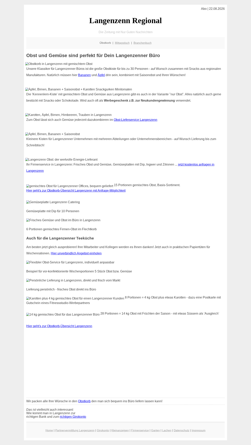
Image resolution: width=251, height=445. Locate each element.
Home (49, 430)
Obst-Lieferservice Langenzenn (135, 119)
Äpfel (101, 75)
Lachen (166, 430)
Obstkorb (84, 401)
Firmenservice (140, 430)
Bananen (84, 75)
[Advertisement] (125, 365)
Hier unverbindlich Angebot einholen (76, 253)
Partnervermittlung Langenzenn (75, 430)
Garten (155, 430)
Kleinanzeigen (120, 430)
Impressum (199, 430)
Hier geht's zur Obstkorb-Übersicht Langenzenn (59, 326)
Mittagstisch (122, 42)
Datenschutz (181, 430)
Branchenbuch (143, 42)
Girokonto (103, 430)
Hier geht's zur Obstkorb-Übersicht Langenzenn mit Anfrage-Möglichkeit (76, 190)
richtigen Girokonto (73, 416)
